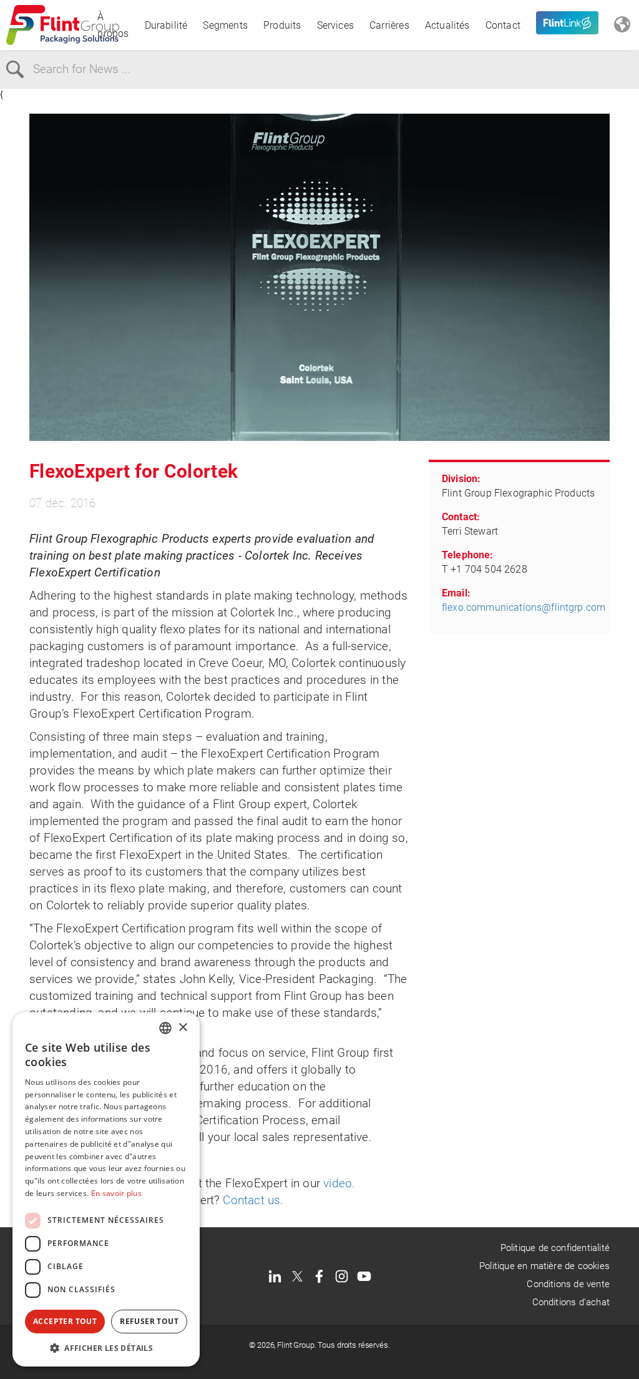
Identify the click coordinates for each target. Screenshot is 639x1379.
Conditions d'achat (571, 1302)
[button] (106, 1348)
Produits (282, 25)
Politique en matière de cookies (544, 1266)
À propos (113, 25)
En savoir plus (116, 1193)
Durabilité (166, 25)
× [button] (182, 1027)
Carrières (389, 25)
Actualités (447, 25)
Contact (502, 25)
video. (339, 1183)
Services (335, 25)
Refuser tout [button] (149, 1321)
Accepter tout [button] (65, 1321)
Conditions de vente (568, 1284)
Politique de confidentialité (555, 1247)
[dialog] (106, 1189)
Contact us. (253, 1200)
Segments (225, 25)
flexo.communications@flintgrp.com (523, 607)
